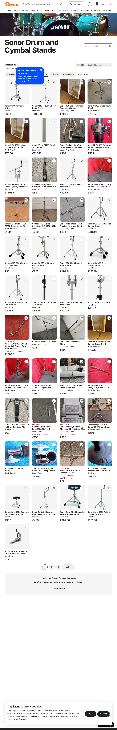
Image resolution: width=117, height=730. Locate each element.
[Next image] (81, 91)
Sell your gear (76, 4)
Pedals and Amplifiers (21, 10)
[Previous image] (63, 91)
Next (67, 567)
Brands (58, 10)
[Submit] (109, 46)
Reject (90, 714)
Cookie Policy (34, 716)
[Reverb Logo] (11, 4)
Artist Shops (84, 10)
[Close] (41, 70)
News (65, 10)
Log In (110, 4)
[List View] (82, 65)
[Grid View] (78, 65)
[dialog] (58, 713)
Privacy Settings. (19, 719)
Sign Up (103, 4)
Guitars (8, 10)
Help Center (107, 10)
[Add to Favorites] (19, 65)
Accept (103, 714)
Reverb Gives (96, 10)
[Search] (60, 4)
